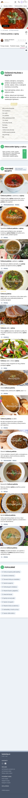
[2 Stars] (20, 40)
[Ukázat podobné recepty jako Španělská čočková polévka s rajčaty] (2, 237)
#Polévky (17, 204)
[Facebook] (5, 763)
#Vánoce (14, 460)
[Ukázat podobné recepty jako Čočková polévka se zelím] (2, 428)
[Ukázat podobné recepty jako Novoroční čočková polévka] (2, 492)
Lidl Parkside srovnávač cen (8, 769)
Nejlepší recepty (6, 780)
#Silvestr (6, 491)
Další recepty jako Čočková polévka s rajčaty (20, 169)
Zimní (8, 388)
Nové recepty (5, 778)
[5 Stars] (25, 40)
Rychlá (8, 515)
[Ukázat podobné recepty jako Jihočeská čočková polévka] (2, 557)
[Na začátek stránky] (25, 790)
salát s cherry (10, 361)
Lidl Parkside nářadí (6, 771)
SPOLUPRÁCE (5, 786)
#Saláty (5, 368)
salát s (8, 328)
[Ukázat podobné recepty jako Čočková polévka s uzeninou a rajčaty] (2, 205)
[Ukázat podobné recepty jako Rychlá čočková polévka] (2, 524)
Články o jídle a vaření (7, 773)
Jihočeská (9, 548)
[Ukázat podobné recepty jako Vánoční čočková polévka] (2, 460)
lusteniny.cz (6, 754)
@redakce (7, 41)
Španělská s (12, 228)
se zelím (9, 419)
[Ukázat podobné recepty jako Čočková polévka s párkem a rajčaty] (2, 268)
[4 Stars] (23, 40)
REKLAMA (4, 767)
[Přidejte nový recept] (21, 2)
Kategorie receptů (6, 782)
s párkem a (12, 261)
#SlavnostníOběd (7, 460)
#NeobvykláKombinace (9, 204)
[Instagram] (2, 763)
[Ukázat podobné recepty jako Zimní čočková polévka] (2, 393)
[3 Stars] (22, 40)
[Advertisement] (14, 59)
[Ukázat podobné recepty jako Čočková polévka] (2, 303)
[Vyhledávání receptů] (18, 2)
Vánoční (8, 451)
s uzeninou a (12, 195)
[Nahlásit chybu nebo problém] (26, 43)
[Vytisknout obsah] (26, 50)
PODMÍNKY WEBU (6, 776)
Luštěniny (5, 26)
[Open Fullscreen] (26, 25)
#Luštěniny (6, 337)
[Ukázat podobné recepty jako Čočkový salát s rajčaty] (2, 337)
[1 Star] (18, 40)
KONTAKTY (5, 760)
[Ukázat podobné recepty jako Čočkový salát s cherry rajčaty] (2, 368)
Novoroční (9, 484)
